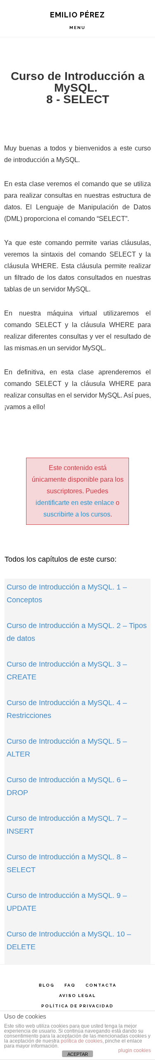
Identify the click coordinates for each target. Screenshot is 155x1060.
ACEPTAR (77, 1054)
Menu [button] (77, 27)
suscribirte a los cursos (76, 514)
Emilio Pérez (77, 14)
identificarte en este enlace (75, 502)
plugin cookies (134, 1050)
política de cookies (82, 1041)
